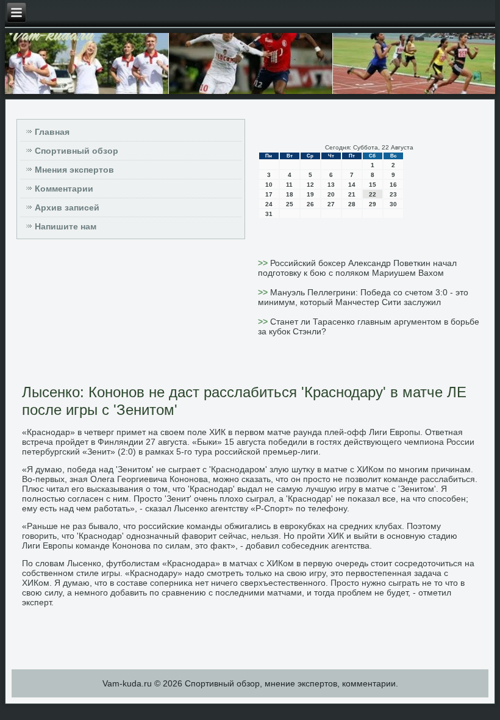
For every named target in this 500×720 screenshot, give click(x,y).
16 (393, 184)
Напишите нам (65, 226)
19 (310, 194)
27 (331, 204)
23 (393, 194)
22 (372, 194)
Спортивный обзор (76, 151)
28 (351, 204)
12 (310, 184)
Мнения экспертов (74, 170)
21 (351, 194)
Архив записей (67, 207)
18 (289, 194)
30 (393, 204)
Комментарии (64, 188)
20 (331, 194)
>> (264, 263)
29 (372, 204)
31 (269, 214)
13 (331, 184)
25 (289, 204)
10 (269, 184)
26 (310, 204)
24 (269, 204)
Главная (52, 132)
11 (289, 184)
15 (372, 184)
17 (269, 194)
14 (351, 184)
